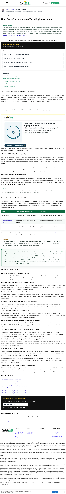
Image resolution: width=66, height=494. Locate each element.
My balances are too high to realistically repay (18, 62)
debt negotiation (57, 233)
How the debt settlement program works (13, 381)
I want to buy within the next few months (16, 54)
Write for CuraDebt (18, 433)
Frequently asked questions (9, 86)
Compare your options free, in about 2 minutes (15, 35)
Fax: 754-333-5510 (55, 432)
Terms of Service (30, 432)
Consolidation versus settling (9, 84)
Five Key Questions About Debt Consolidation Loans (15, 387)
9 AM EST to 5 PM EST (56, 435)
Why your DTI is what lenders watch (11, 78)
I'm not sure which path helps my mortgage (16, 66)
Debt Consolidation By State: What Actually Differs (15, 391)
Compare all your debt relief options (11, 379)
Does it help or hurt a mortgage (10, 76)
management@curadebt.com (57, 436)
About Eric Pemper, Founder (20, 431)
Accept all (55, 492)
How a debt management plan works (12, 383)
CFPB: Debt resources (8, 419)
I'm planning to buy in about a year (14, 58)
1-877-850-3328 (20, 407)
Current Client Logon (18, 435)
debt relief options (21, 171)
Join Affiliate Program (19, 432)
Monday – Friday (55, 433)
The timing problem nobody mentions (11, 81)
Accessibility (29, 431)
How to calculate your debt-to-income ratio (13, 385)
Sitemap (28, 434)
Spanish (16, 437)
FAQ (40, 431)
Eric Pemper (10, 9)
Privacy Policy (29, 433)
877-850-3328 (54, 431)
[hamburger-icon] (6, 3)
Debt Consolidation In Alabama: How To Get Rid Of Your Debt (18, 389)
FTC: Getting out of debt (8, 421)
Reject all (62, 492)
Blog (16, 436)
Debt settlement (6, 226)
